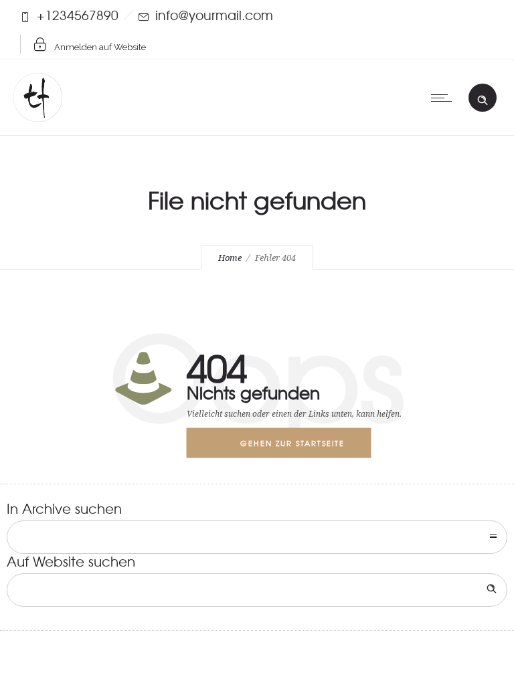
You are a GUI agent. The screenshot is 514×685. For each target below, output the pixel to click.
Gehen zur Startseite (292, 442)
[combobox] (257, 537)
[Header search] (482, 97)
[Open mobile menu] (444, 97)
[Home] (37, 116)
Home (230, 258)
